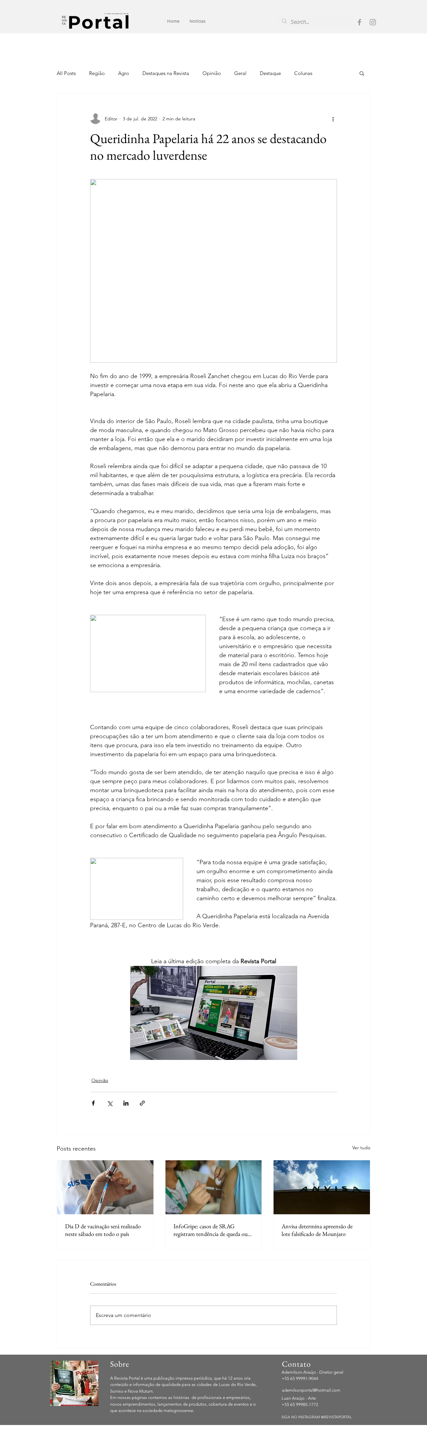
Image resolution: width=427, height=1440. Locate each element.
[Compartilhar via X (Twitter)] (109, 1103)
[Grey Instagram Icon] (373, 22)
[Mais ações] (333, 119)
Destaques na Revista (165, 73)
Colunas (303, 73)
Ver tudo (361, 1148)
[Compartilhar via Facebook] (93, 1103)
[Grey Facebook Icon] (359, 22)
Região (97, 73)
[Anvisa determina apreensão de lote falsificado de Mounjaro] (322, 1187)
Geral (240, 73)
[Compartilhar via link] (142, 1103)
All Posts (66, 73)
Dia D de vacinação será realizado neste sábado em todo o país (103, 1230)
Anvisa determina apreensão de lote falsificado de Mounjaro (317, 1230)
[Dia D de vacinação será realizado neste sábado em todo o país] (105, 1187)
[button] (362, 73)
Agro (123, 73)
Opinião (211, 73)
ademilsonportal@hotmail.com (311, 1390)
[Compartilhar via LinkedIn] (126, 1103)
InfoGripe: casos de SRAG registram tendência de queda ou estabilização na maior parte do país (213, 1230)
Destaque (270, 73)
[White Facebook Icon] (351, 1435)
